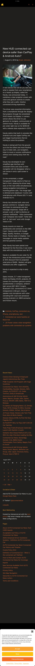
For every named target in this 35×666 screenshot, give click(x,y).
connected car (24, 311)
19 (8, 476)
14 (17, 473)
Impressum (26, 663)
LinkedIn (6, 505)
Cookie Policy (10, 663)
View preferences (17, 659)
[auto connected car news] (2, 4)
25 (4, 480)
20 (13, 476)
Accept (17, 649)
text (21, 314)
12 (8, 473)
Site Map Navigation (10, 573)
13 (12, 473)
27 (12, 480)
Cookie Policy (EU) (9, 550)
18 (4, 476)
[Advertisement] (17, 25)
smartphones (14, 314)
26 (8, 480)
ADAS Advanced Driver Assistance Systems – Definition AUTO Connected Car (16, 540)
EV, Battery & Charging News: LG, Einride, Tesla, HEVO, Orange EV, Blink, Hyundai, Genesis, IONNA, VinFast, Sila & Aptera (17, 408)
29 (21, 480)
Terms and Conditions (10, 581)
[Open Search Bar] (29, 4)
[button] (32, 631)
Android (8, 311)
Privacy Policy (18, 663)
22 (21, 476)
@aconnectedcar (17, 500)
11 (4, 473)
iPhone (5, 314)
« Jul (4, 484)
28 (17, 480)
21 (17, 476)
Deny (17, 654)
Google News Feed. (10, 496)
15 (21, 473)
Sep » (10, 484)
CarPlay (15, 311)
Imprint (5, 563)
